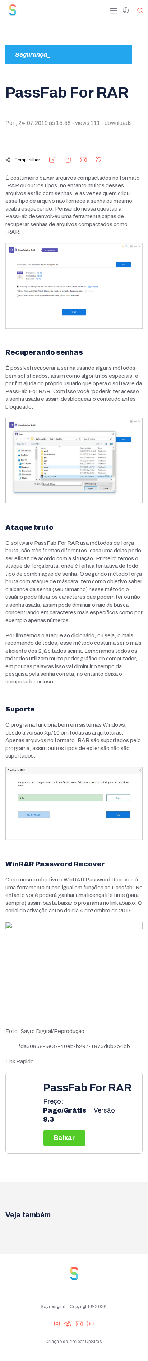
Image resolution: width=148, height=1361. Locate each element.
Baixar (64, 1137)
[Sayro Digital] (15, 11)
